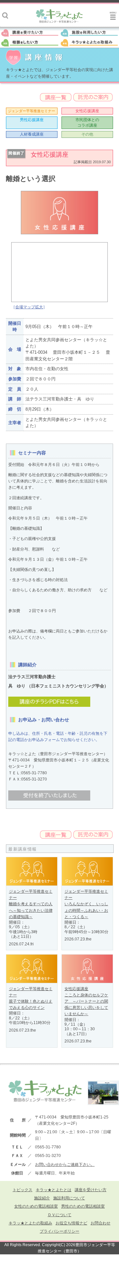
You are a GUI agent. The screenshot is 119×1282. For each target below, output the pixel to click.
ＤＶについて (59, 1215)
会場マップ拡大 (29, 307)
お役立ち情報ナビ (71, 1223)
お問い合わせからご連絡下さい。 (65, 1164)
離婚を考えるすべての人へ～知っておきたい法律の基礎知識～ (31, 910)
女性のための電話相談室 (36, 1206)
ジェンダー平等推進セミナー (31, 111)
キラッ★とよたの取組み (30, 1223)
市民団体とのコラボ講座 (87, 122)
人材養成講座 (32, 134)
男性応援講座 (32, 119)
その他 (87, 134)
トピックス (22, 1190)
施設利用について (69, 1198)
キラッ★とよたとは (53, 1190)
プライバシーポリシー (59, 1231)
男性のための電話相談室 (83, 1206)
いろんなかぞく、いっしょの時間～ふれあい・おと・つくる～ (86, 910)
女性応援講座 (87, 111)
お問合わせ (100, 1223)
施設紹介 (42, 1198)
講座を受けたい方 (90, 1190)
